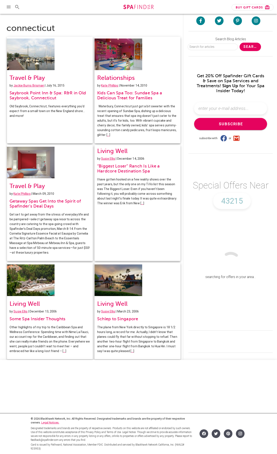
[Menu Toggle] (8, 7)
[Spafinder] (138, 7)
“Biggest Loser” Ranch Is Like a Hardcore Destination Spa (128, 169)
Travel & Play (27, 77)
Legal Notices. (50, 422)
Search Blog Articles (230, 39)
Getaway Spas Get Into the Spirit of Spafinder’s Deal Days (45, 204)
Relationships (116, 77)
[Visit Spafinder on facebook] (200, 20)
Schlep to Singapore (117, 318)
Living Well (112, 151)
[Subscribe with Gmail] (236, 138)
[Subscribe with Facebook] (223, 138)
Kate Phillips (109, 85)
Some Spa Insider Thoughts (37, 318)
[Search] (17, 7)
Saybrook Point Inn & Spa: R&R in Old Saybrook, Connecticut (48, 95)
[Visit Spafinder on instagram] (256, 20)
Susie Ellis (108, 158)
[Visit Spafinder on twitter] (219, 20)
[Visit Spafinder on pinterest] (237, 20)
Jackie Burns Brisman (28, 85)
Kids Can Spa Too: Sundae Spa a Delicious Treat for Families (129, 95)
